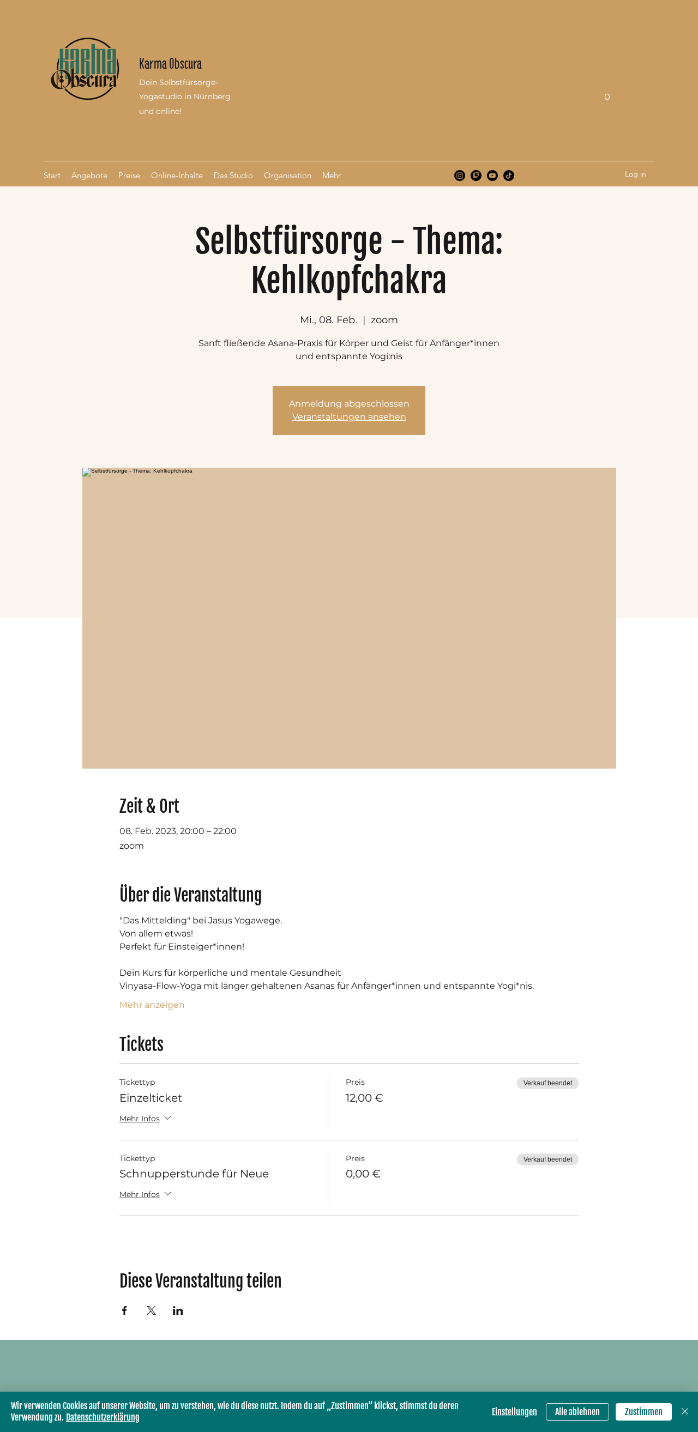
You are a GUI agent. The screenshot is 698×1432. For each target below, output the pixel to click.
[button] (607, 93)
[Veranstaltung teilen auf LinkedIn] (178, 1310)
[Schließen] (684, 1411)
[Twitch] (476, 175)
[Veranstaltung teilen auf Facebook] (124, 1310)
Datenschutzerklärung (103, 1417)
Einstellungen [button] (514, 1411)
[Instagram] (459, 175)
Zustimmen (644, 1411)
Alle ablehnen (577, 1411)
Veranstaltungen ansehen (349, 417)
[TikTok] (508, 175)
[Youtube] (492, 175)
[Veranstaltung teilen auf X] (151, 1310)
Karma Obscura (170, 63)
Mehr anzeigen (152, 1005)
